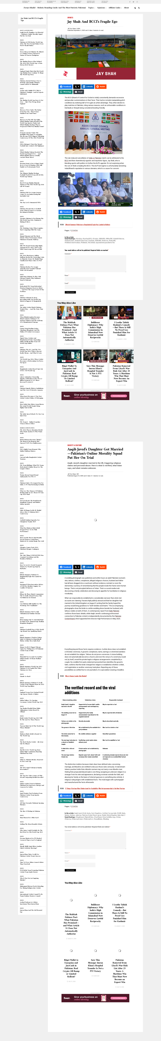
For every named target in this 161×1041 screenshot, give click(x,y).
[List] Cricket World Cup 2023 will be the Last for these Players (31, 719)
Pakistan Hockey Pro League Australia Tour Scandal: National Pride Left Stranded (30, 268)
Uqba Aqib (120, 815)
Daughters (98, 813)
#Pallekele (84, 242)
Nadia (123, 813)
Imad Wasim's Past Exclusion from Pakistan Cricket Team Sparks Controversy (31, 795)
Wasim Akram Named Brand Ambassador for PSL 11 (29, 476)
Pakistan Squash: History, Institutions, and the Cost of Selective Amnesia (32, 389)
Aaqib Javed (78, 813)
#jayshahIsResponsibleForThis (105, 242)
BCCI (66, 161)
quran (99, 815)
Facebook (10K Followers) (25, 2)
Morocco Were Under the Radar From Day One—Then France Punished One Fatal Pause (30, 111)
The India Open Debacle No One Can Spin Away (32, 415)
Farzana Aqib (112, 813)
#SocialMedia (98, 819)
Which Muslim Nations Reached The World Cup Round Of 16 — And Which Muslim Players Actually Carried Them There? (31, 154)
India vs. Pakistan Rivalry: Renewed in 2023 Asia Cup (31, 760)
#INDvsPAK (109, 238)
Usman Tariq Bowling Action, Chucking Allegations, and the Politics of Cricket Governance (30, 330)
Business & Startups (25, 428)
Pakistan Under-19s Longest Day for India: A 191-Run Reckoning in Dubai (32, 484)
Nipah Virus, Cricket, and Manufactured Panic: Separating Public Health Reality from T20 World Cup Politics (30, 340)
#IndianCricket (69, 240)
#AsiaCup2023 (87, 238)
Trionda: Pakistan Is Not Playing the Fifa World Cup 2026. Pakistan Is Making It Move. (31, 220)
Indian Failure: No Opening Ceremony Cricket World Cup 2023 (31, 701)
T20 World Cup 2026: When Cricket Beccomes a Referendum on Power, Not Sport (31, 361)
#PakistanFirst (88, 819)
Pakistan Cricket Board (89, 815)
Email (67, 283)
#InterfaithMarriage (109, 817)
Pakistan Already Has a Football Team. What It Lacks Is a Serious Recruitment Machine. (30, 210)
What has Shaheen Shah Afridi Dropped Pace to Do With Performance (30, 529)
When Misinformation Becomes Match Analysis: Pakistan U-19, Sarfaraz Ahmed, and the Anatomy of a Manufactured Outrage (31, 319)
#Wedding (106, 819)
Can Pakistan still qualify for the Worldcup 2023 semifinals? (31, 604)
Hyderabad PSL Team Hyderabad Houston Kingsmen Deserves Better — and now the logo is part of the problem (32, 289)
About (126, 7)
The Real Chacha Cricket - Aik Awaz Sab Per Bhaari (31, 743)
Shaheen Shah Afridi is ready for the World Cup (31, 735)
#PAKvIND (98, 240)
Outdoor (72, 815)
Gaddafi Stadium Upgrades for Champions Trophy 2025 (30, 521)
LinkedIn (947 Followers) (78, 2)
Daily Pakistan (114, 611)
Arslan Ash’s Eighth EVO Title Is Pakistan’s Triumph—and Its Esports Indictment (31, 92)
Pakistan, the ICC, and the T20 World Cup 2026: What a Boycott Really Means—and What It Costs (31, 351)
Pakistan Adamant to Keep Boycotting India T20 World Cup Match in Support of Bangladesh (30, 299)
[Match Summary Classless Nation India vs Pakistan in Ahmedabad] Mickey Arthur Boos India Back (31, 639)
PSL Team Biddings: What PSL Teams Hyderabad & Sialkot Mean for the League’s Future (32, 467)
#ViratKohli (91, 242)
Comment (68, 254)
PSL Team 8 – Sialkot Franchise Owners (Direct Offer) (30, 423)
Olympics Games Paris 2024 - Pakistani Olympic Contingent (29, 548)
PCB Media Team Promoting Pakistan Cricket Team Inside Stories (32, 871)
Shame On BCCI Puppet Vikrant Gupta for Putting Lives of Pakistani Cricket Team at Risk (31, 649)
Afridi (84, 813)
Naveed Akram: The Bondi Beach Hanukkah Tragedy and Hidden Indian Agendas (30, 502)
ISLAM (119, 813)
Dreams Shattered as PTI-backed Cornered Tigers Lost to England (30, 839)
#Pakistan (105, 240)
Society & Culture (24, 30)
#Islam (118, 817)
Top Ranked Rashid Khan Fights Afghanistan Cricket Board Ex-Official (30, 710)
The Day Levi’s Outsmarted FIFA (30, 202)
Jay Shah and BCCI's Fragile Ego (32, 19)
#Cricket (95, 238)
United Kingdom (112, 815)
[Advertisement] (95, 413)
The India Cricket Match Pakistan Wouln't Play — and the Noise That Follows (31, 309)
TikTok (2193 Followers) (104, 2)
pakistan (78, 815)
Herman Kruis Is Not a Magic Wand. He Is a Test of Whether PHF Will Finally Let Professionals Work (31, 165)
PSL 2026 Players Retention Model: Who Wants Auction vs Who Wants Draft (31, 431)
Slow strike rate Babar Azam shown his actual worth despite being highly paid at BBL (32, 406)
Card (92, 813)
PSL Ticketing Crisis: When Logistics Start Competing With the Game (31, 229)
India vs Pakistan (95, 158)
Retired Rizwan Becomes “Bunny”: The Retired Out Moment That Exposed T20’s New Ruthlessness (31, 441)
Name (67, 275)
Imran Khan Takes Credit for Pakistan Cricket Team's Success (30, 855)
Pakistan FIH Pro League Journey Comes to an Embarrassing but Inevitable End (30, 194)
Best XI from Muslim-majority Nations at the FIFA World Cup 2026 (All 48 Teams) (32, 184)
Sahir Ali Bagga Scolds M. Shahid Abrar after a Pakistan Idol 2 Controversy (30, 512)
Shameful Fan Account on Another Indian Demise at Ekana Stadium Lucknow (31, 658)
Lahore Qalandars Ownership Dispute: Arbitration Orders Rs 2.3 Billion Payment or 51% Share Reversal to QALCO (31, 379)
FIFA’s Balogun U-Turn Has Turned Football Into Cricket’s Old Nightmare (32, 145)
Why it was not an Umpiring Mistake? (29, 879)
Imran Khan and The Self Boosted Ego (31, 911)
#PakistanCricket (77, 819)
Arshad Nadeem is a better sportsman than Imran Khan (29, 903)
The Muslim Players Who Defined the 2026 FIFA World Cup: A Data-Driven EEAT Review (31, 63)
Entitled (105, 813)
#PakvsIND (112, 240)
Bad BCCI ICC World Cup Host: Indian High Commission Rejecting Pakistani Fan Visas (31, 751)
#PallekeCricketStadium (72, 242)
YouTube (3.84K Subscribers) (65, 2)
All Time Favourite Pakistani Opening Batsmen (32, 804)
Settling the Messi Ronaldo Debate (31, 824)
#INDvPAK (102, 238)
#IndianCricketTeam (81, 240)
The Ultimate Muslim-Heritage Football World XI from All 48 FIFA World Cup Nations (31, 175)
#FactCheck (98, 817)
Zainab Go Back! (25, 676)
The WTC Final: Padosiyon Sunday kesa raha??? (31, 768)
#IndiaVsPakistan (118, 238)
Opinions (101, 7)
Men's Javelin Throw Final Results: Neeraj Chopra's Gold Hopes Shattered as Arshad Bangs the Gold (32, 539)
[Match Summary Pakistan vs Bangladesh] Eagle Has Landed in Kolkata (30, 576)
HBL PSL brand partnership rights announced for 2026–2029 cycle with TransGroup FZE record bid (31, 247)
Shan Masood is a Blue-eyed (29, 818)
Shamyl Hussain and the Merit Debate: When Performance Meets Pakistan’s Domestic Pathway (31, 237)
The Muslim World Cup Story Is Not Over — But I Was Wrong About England (31, 102)
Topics (91, 7)
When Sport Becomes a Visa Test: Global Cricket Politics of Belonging (31, 397)
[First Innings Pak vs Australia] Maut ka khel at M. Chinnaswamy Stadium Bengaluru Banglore (32, 621)
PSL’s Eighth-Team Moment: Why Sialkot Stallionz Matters (30, 450)
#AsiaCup (79, 238)
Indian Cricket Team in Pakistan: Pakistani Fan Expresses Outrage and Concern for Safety (32, 785)
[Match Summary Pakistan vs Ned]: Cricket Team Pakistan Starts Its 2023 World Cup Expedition (32, 684)
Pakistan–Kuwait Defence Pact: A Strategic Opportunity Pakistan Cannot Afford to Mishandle (30, 82)
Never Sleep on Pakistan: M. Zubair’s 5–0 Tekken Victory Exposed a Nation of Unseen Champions (32, 53)
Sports (31, 30)
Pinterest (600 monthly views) (91, 2)
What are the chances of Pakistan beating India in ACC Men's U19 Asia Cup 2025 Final (32, 492)
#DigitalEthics (88, 817)
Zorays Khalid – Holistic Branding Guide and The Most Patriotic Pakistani (55, 7)
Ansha (89, 813)
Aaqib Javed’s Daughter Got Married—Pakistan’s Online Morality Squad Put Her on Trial (31, 34)
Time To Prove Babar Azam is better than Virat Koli (32, 863)
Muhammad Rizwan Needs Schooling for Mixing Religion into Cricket (31, 887)
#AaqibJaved (80, 817)
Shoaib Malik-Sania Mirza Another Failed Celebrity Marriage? (31, 847)
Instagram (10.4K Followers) (51, 2)
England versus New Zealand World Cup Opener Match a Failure (31, 693)
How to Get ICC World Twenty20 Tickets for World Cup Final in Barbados (31, 566)
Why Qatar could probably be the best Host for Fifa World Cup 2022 (31, 831)
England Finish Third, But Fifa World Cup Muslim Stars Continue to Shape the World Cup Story (32, 73)
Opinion (67, 815)
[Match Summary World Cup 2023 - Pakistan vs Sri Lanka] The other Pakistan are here (31, 668)
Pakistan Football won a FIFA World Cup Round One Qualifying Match (32, 630)
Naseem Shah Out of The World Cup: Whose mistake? (32, 727)
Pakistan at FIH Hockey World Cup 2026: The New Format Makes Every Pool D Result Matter (32, 44)
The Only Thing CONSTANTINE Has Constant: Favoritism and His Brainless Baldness (31, 557)
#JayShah (91, 240)
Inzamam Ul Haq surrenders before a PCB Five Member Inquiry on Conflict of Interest (31, 586)
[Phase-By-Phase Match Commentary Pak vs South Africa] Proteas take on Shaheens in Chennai (32, 595)
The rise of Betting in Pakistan (30, 811)
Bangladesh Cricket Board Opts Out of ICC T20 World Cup (31, 370)
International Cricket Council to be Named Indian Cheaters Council (31, 895)
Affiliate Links (114, 7)
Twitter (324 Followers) (38, 2)
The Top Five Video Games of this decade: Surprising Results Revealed (31, 776)
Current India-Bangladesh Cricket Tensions (31, 458)
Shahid (104, 815)
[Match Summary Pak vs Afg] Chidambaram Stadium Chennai (30, 612)
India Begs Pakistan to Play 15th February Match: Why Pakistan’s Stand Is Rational (30, 278)
